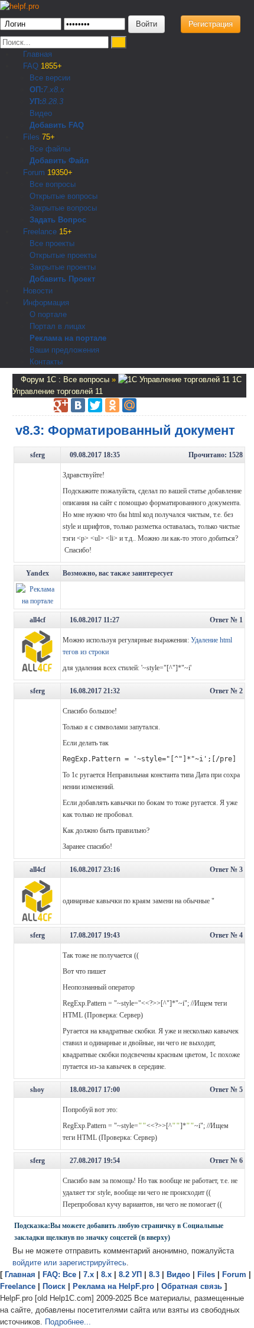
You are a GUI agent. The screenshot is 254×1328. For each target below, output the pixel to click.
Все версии (50, 77)
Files (38, 137)
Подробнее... (68, 1321)
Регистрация (210, 24)
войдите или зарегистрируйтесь (69, 1262)
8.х (106, 1274)
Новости (37, 290)
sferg (37, 455)
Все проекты (52, 243)
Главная (36, 54)
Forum (47, 172)
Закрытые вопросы (63, 207)
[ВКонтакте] (78, 405)
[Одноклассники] (112, 405)
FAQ (41, 66)
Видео (41, 113)
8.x (59, 89)
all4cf (37, 620)
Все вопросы (53, 184)
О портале (48, 314)
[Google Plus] (61, 405)
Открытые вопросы (63, 196)
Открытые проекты (63, 255)
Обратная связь (191, 1286)
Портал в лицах (58, 326)
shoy (37, 1089)
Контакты (46, 361)
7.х (48, 89)
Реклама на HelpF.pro (113, 1286)
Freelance (46, 231)
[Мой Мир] (129, 405)
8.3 (58, 101)
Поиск (54, 1286)
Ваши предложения (64, 349)
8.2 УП (130, 1274)
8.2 (47, 101)
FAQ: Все (59, 1274)
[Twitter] (95, 405)
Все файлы (50, 148)
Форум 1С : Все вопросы (66, 379)
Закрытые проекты (63, 267)
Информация (45, 302)
